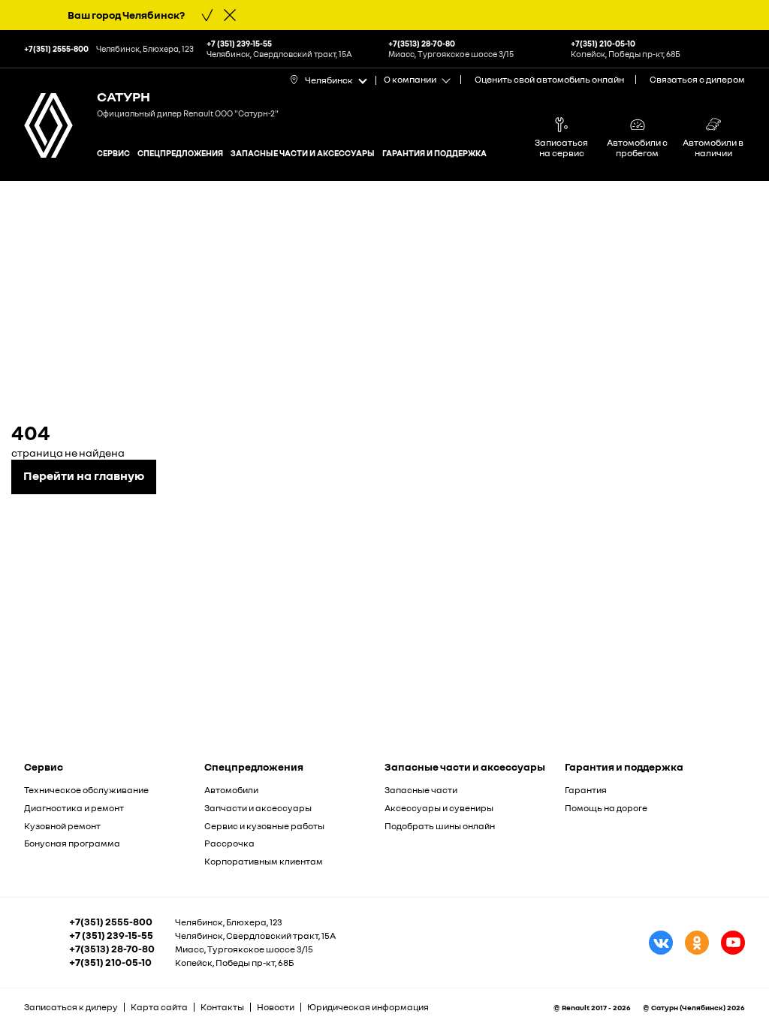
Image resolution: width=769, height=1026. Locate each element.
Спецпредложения (180, 153)
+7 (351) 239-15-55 (111, 935)
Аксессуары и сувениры (438, 807)
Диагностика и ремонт (74, 807)
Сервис (113, 153)
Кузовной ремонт (62, 825)
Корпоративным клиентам (263, 861)
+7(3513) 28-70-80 (112, 949)
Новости (275, 1006)
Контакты (222, 1006)
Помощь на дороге (606, 807)
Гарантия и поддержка (434, 153)
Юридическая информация (368, 1006)
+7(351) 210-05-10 (110, 962)
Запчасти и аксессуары (258, 807)
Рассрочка (229, 843)
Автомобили (231, 789)
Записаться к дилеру (71, 1006)
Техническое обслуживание (86, 789)
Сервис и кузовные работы (264, 825)
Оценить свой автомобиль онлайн (549, 79)
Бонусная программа (72, 843)
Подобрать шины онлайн (439, 825)
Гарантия (586, 789)
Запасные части (420, 789)
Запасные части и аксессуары (303, 153)
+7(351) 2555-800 (110, 922)
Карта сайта (159, 1006)
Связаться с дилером (697, 79)
